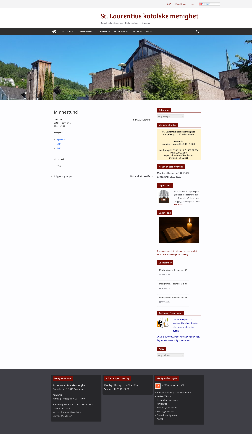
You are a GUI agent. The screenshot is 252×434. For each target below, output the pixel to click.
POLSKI (149, 31)
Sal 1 (59, 143)
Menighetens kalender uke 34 (173, 283)
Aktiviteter (119, 31)
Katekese (102, 31)
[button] (74, 31)
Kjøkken (61, 139)
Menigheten (86, 31)
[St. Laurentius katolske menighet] (54, 31)
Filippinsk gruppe (63, 176)
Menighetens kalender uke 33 (173, 297)
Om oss (135, 31)
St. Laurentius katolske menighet (150, 15)
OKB (169, 4)
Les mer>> (178, 204)
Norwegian (206, 4)
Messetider (67, 31)
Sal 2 (59, 148)
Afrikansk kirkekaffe (140, 176)
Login (192, 4)
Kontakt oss (180, 4)
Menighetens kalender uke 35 (173, 270)
